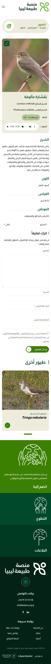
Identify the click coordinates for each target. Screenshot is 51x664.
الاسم (45, 292)
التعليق (46, 250)
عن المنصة (38, 628)
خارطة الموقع (13, 638)
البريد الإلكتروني (41, 306)
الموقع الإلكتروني (41, 320)
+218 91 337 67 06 (25, 600)
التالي (7, 224)
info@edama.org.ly (25, 605)
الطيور (22, 28)
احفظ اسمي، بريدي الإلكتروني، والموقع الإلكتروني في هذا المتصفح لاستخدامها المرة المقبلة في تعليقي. (25, 337)
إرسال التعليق (41, 349)
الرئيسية (43, 28)
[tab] (28, 434)
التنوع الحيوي (32, 28)
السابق (43, 224)
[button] (3, 7)
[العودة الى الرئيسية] (34, 7)
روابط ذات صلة (13, 628)
